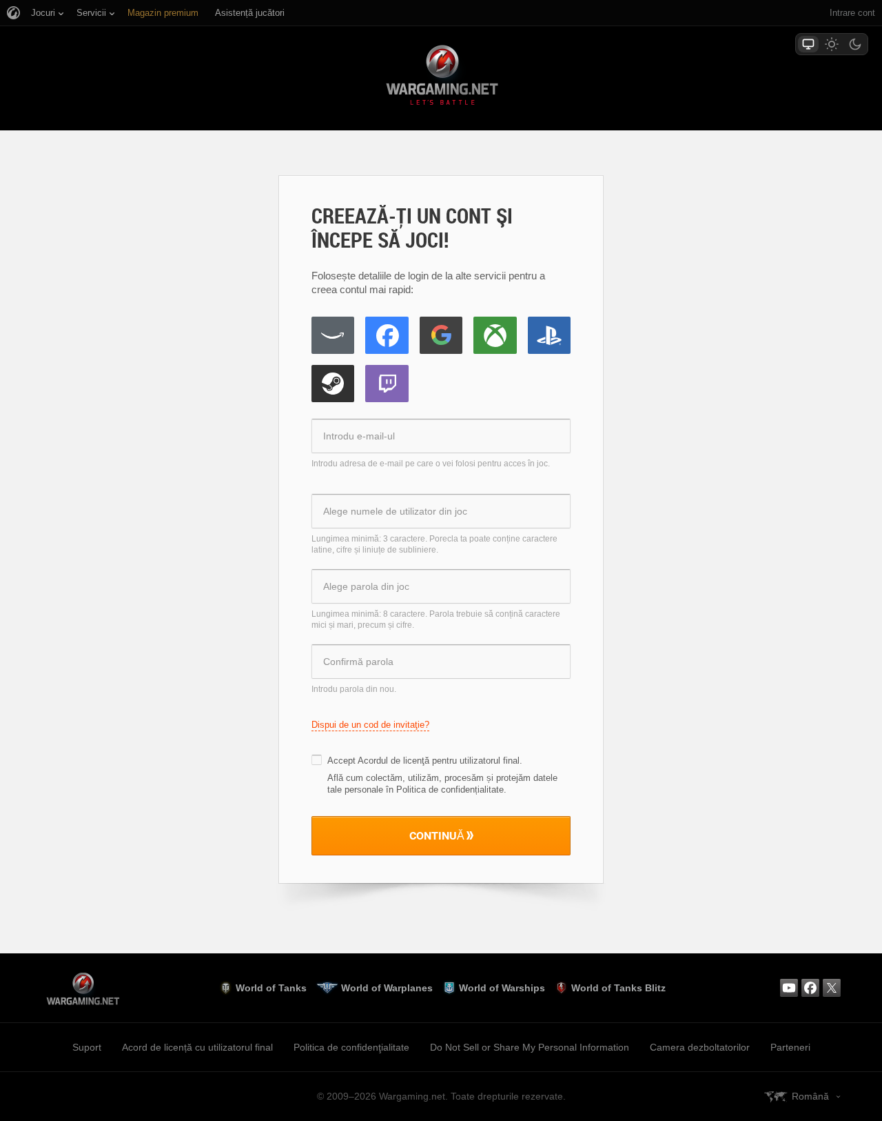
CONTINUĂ (436, 835)
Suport (86, 1047)
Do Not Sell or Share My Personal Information (529, 1047)
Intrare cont (852, 13)
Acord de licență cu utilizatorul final (197, 1047)
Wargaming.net (441, 77)
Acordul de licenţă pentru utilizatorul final (439, 760)
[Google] (441, 335)
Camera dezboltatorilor (700, 1047)
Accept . (424, 760)
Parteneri (790, 1047)
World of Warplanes (387, 987)
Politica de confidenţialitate (351, 1047)
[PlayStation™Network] (549, 335)
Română (810, 1096)
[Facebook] (386, 335)
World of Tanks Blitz (618, 987)
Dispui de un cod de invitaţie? (370, 725)
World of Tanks (271, 987)
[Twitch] (386, 383)
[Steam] (332, 383)
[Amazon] (332, 335)
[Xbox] (494, 335)
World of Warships (502, 987)
